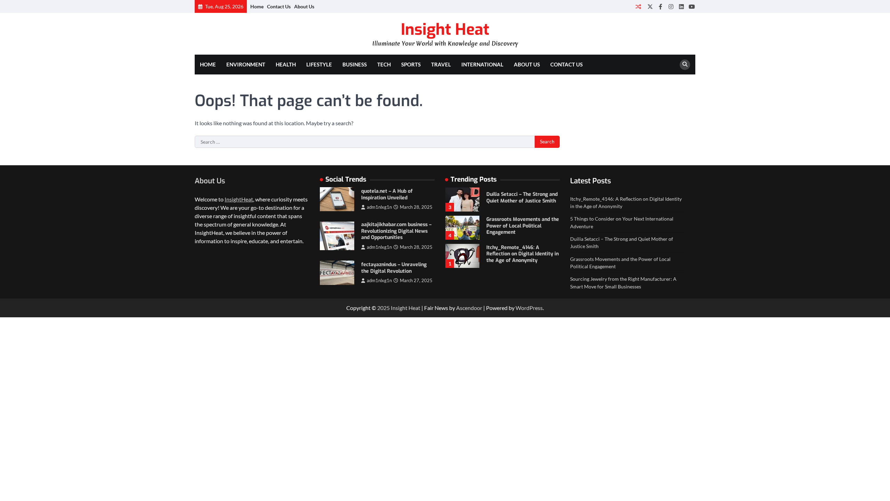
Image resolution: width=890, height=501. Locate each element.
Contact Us (279, 6)
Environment (245, 64)
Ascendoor (469, 307)
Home (257, 6)
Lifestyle (319, 64)
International (482, 64)
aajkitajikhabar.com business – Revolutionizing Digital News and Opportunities (396, 231)
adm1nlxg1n (379, 207)
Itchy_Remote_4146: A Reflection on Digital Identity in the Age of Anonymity (522, 254)
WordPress (529, 307)
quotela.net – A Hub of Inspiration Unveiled (387, 194)
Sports (411, 64)
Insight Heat (445, 29)
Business (354, 64)
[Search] (685, 64)
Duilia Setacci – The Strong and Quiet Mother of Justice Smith (522, 197)
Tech (384, 64)
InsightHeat (239, 199)
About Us (304, 6)
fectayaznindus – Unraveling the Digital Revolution (394, 268)
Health (286, 64)
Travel (441, 64)
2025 (384, 307)
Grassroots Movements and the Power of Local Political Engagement (522, 226)
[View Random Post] (638, 6)
